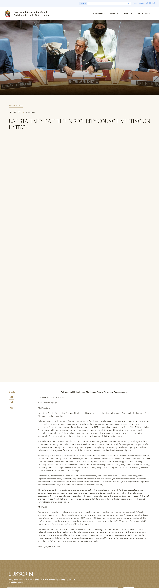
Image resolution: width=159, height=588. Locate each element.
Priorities (143, 13)
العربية (135, 3)
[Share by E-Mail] (11, 408)
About (127, 13)
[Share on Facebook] (11, 397)
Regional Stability (16, 106)
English (141, 3)
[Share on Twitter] (11, 402)
